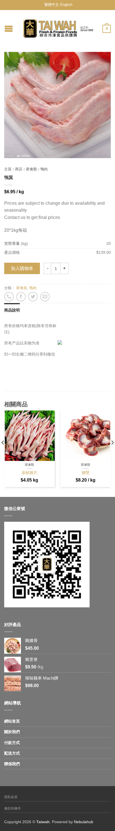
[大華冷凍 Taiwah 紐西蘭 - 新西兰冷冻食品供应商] (58, 27)
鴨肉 (44, 169)
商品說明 (12, 310)
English (66, 4)
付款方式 (12, 742)
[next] (112, 453)
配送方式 (12, 753)
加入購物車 (22, 268)
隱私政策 (11, 797)
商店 (18, 169)
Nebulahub (83, 822)
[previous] (3, 453)
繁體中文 (51, 4)
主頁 (7, 169)
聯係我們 (12, 764)
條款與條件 (12, 808)
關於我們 (12, 731)
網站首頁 (12, 721)
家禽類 (31, 169)
